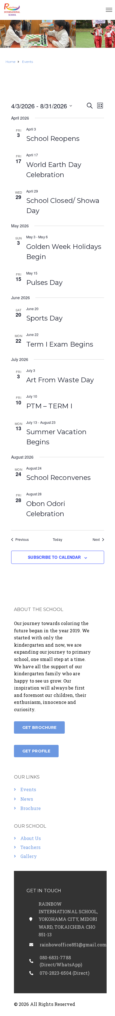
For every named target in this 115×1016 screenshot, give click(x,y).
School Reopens (53, 138)
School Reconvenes (58, 477)
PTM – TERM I (49, 406)
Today (57, 539)
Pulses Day (44, 282)
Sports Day (44, 318)
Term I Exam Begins (60, 344)
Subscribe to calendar (54, 557)
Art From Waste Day (60, 380)
